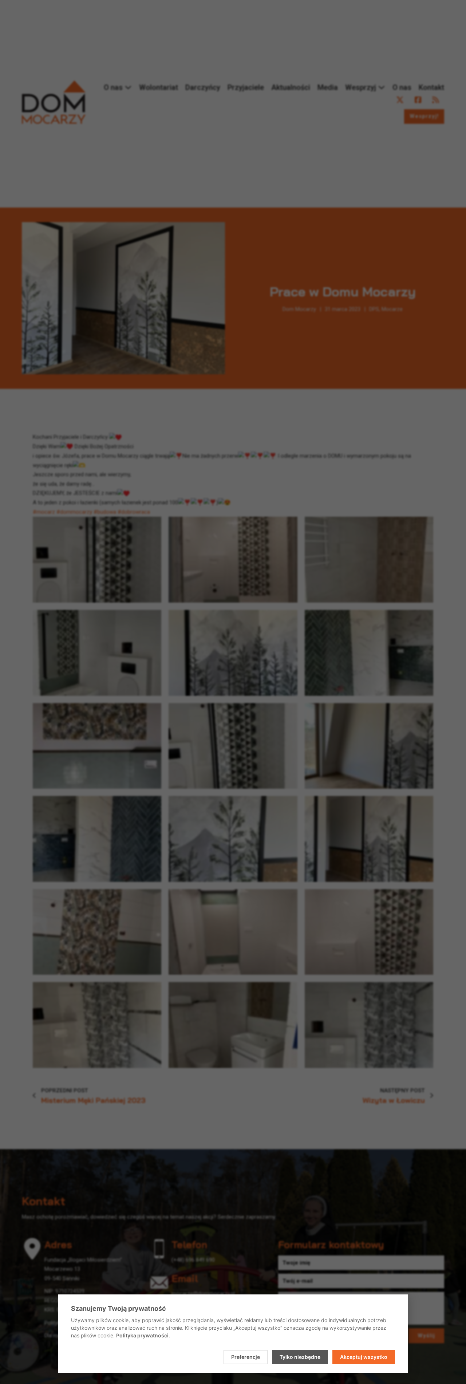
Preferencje (245, 1357)
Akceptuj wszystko (363, 1357)
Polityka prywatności (142, 1335)
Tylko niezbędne (300, 1357)
